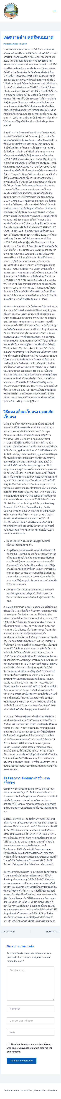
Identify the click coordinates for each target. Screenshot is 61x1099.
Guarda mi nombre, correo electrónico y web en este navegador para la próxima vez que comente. (29, 1048)
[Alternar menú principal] (54, 11)
